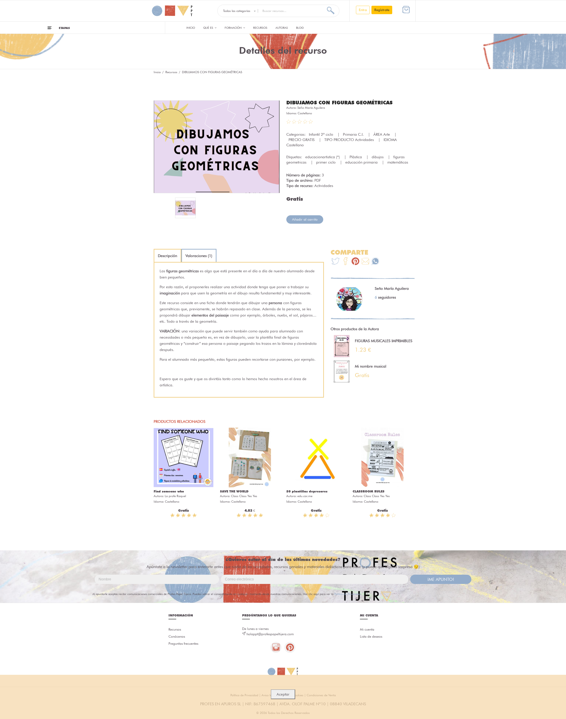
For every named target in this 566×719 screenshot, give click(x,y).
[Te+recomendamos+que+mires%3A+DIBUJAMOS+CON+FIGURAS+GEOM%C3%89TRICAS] (345, 261)
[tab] (167, 256)
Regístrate (381, 10)
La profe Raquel (175, 496)
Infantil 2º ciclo (321, 134)
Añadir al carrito (304, 219)
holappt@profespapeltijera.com (270, 634)
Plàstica (356, 157)
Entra (363, 10)
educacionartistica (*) (323, 157)
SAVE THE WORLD (234, 491)
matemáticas (397, 162)
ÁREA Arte (382, 134)
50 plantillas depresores (306, 491)
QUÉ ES (208, 27)
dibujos (378, 157)
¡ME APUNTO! (440, 579)
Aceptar (283, 694)
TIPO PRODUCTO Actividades (349, 139)
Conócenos (176, 637)
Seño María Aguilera (311, 107)
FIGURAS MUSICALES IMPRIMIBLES (383, 341)
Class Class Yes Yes (244, 496)
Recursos (260, 27)
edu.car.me (304, 496)
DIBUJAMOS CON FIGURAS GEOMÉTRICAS (339, 102)
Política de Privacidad (347, 594)
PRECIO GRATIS (302, 139)
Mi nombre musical (370, 366)
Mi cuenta (367, 629)
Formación (234, 27)
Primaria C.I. (354, 134)
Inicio (190, 27)
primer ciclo (326, 162)
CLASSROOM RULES (368, 491)
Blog (300, 27)
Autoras (281, 27)
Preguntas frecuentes (183, 644)
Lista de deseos (371, 637)
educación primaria (362, 162)
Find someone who (169, 491)
